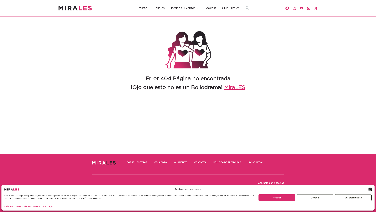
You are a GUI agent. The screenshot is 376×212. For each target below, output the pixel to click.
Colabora (160, 162)
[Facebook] (287, 8)
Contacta (200, 162)
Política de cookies (12, 206)
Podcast (210, 8)
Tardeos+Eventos (183, 8)
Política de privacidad (31, 206)
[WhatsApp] (308, 8)
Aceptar (277, 197)
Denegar (315, 197)
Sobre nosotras (137, 162)
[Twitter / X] (316, 8)
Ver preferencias (353, 197)
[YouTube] (301, 8)
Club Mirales (231, 8)
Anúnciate (180, 162)
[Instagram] (294, 8)
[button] (370, 189)
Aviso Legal (48, 206)
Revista (141, 8)
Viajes (160, 8)
